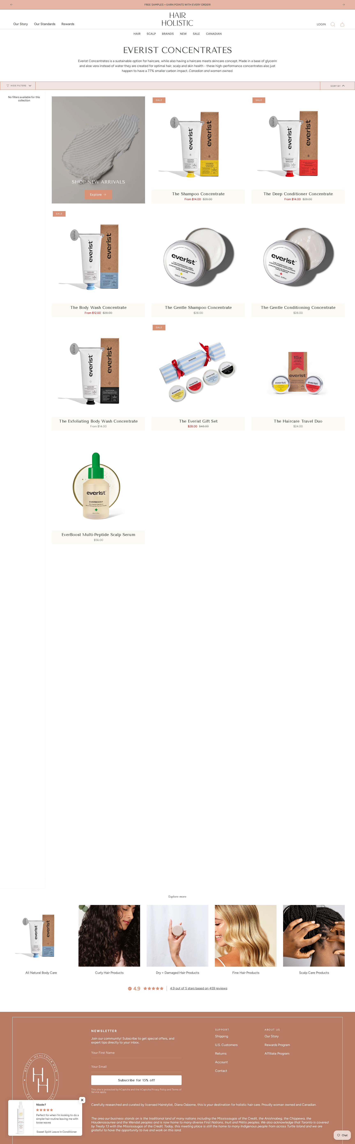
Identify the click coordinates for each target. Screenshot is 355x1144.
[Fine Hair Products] (246, 936)
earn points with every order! (188, 4)
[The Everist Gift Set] (198, 370)
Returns (220, 1053)
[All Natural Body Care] (41, 936)
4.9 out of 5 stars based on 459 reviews (198, 988)
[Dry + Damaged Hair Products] (177, 936)
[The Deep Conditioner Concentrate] (298, 143)
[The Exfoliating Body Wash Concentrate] (98, 370)
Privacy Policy (158, 1089)
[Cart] (342, 24)
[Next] (344, 5)
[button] (333, 24)
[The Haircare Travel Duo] (298, 370)
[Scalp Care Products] (314, 936)
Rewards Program (277, 1045)
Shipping (221, 1036)
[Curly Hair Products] (109, 936)
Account (221, 1062)
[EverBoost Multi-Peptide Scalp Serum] (98, 483)
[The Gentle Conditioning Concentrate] (298, 256)
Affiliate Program (277, 1053)
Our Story (272, 1036)
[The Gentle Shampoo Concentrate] (198, 256)
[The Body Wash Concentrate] (98, 256)
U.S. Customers (226, 1045)
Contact (221, 1071)
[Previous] (11, 5)
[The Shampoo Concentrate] (198, 143)
